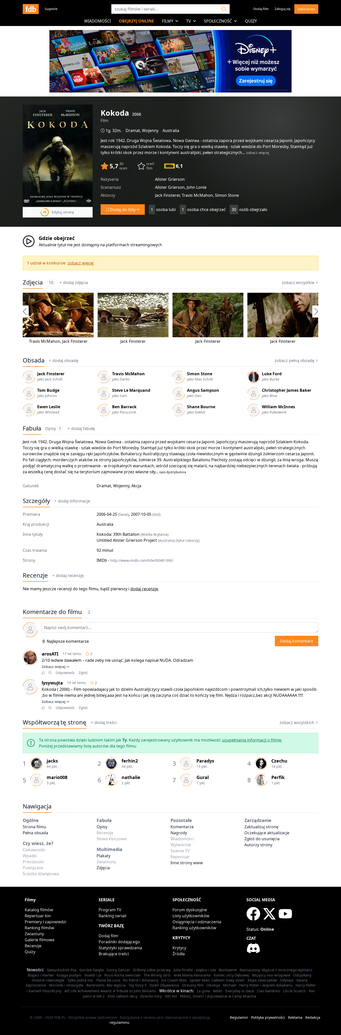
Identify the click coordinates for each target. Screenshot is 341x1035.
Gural (202, 777)
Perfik (278, 777)
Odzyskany (302, 975)
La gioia (203, 990)
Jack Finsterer (75, 341)
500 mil (171, 996)
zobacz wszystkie (298, 282)
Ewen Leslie (48, 407)
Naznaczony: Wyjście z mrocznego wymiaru (276, 970)
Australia (171, 130)
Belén (217, 990)
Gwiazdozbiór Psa (61, 970)
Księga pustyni (69, 975)
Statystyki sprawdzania (120, 947)
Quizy (251, 21)
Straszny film (192, 985)
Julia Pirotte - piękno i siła (194, 970)
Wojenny (150, 130)
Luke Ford (272, 373)
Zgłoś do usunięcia (262, 839)
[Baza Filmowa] (31, 9)
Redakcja (312, 1017)
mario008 (57, 777)
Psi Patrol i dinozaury (140, 980)
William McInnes (278, 407)
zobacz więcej (257, 152)
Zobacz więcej (53, 666)
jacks (52, 761)
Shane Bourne (201, 407)
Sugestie (51, 8)
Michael (229, 985)
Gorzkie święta (91, 970)
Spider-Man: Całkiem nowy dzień (217, 980)
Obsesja (213, 985)
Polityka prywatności (268, 1017)
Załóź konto (306, 9)
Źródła (178, 953)
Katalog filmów (39, 909)
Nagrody (178, 833)
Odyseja (286, 980)
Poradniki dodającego (119, 941)
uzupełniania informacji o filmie (251, 740)
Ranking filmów (39, 927)
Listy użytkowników (190, 915)
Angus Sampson (203, 390)
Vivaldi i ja (92, 975)
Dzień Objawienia (164, 985)
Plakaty (103, 855)
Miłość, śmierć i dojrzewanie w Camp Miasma (218, 996)
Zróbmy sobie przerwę (151, 970)
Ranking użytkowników (194, 927)
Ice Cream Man (174, 980)
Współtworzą (54, 722)
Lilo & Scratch (294, 990)
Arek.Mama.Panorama (192, 975)
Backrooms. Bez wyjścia (106, 985)
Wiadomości (97, 21)
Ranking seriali (112, 915)
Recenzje (35, 575)
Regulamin (239, 1017)
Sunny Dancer (118, 970)
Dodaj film (261, 8)
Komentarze (182, 827)
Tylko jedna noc (80, 980)
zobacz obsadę (294, 360)
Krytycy (179, 947)
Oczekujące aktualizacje (266, 833)
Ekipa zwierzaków (262, 980)
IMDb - (135, 560)
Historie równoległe (48, 980)
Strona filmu (34, 827)
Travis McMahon (44, 341)
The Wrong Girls (157, 975)
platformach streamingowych (134, 245)
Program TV (110, 909)
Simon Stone (199, 373)
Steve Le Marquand (131, 390)
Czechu (279, 761)
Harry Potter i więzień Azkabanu (266, 985)
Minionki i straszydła (66, 985)
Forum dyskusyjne (189, 909)
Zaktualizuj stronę (261, 827)
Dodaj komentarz (296, 641)
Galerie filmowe (39, 939)
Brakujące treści (114, 953)
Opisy (53, 428)
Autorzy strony (258, 845)
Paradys (205, 761)
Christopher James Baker (286, 390)
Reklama (295, 1017)
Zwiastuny (34, 933)
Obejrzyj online (136, 21)
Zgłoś (83, 672)
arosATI (50, 654)
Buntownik (228, 970)
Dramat (133, 130)
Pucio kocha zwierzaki (122, 975)
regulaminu (119, 1022)
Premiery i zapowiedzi (45, 921)
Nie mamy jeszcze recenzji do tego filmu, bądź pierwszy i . (91, 589)
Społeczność (218, 21)
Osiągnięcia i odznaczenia (196, 921)
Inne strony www (186, 863)
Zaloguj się (282, 8)
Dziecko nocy (151, 996)
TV (188, 21)
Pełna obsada (35, 833)
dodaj (75, 282)
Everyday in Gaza (239, 990)
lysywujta (52, 683)
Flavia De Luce (108, 980)
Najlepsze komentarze (68, 641)
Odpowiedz (65, 672)
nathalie (131, 777)
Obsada (33, 360)
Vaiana (302, 980)
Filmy (167, 21)
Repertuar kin (38, 915)
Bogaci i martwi (41, 975)
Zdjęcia (33, 282)
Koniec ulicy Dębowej (231, 975)
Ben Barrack (124, 407)
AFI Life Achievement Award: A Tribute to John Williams (110, 990)
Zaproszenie (35, 985)
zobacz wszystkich (297, 722)
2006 (136, 114)
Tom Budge (48, 390)
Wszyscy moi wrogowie (271, 975)
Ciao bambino (268, 990)
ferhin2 (130, 761)
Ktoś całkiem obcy (122, 996)
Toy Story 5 (138, 985)
